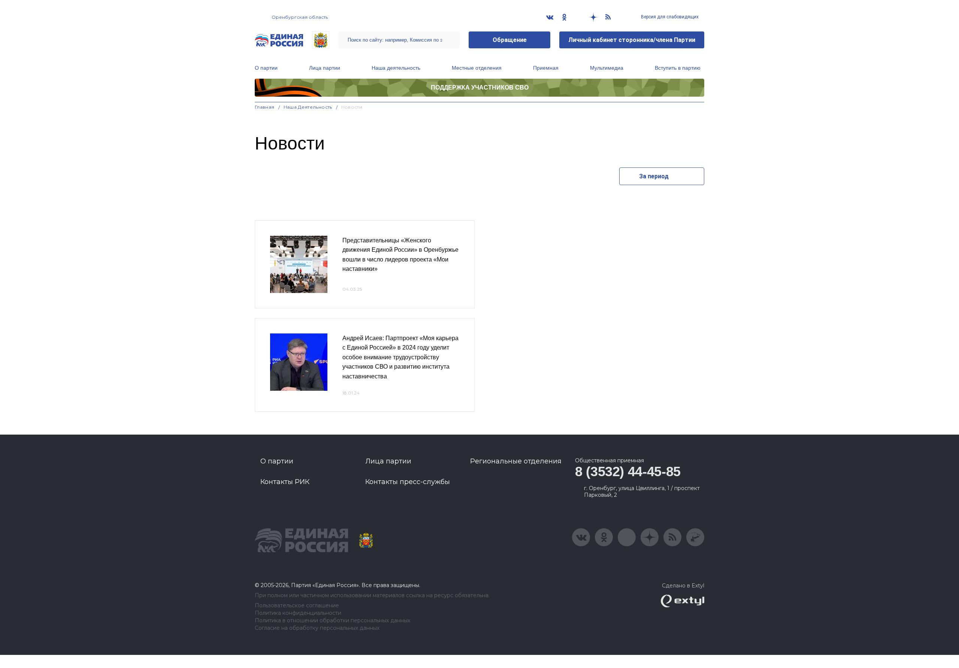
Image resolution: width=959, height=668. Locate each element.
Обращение (510, 39)
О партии (266, 68)
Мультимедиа (606, 68)
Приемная (546, 68)
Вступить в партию (678, 68)
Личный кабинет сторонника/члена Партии (631, 39)
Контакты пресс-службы (407, 482)
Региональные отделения (516, 461)
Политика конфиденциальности (298, 613)
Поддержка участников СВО (480, 87)
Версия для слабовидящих (669, 16)
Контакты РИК (284, 482)
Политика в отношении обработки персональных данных (332, 620)
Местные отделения (477, 68)
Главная (265, 107)
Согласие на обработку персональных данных (317, 628)
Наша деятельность (396, 68)
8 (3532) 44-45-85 (628, 471)
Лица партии (324, 68)
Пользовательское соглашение (297, 605)
